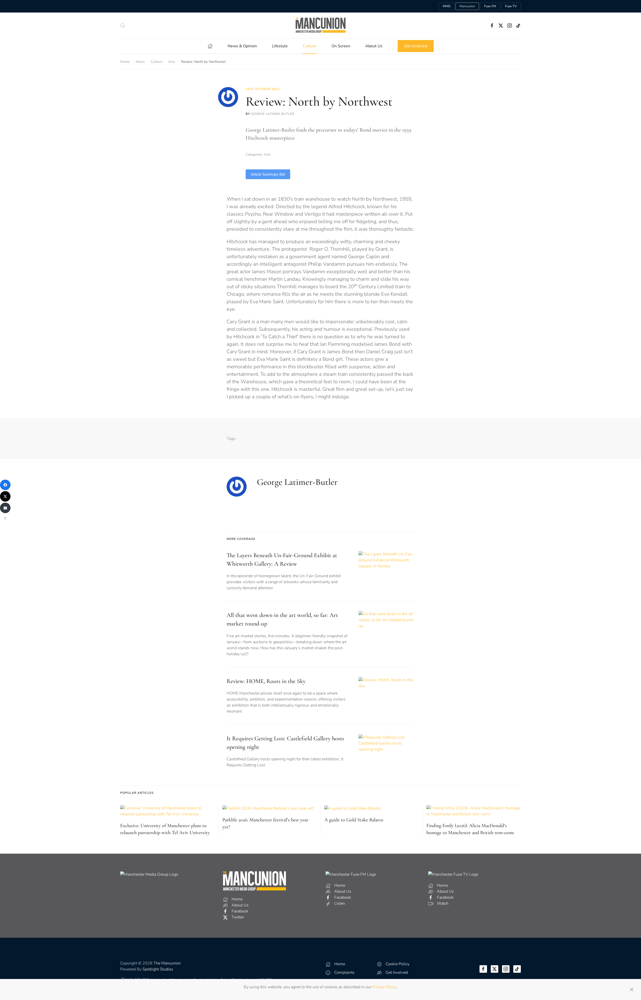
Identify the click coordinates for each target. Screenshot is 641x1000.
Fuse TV (511, 6)
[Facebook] (5, 485)
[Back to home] (320, 25)
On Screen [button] (341, 46)
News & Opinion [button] (242, 46)
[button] (122, 25)
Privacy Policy (384, 987)
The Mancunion (167, 963)
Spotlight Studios (157, 969)
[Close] (631, 989)
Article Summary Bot (268, 174)
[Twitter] (5, 496)
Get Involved (415, 46)
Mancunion (467, 6)
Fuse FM (490, 6)
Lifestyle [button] (280, 46)
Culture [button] (309, 46)
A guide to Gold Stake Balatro (353, 820)
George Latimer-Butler (272, 114)
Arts (267, 154)
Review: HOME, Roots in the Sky (266, 681)
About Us (374, 46)
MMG (446, 6)
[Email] (5, 508)
